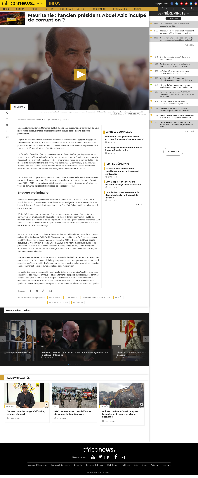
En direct (169, 9)
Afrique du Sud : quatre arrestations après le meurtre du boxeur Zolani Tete (176, 86)
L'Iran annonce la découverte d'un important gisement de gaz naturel (174, 102)
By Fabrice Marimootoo (27, 120)
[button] (80, 74)
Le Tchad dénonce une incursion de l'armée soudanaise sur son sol (174, 72)
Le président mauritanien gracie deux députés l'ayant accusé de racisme (122, 195)
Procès (118, 298)
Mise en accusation (58, 303)
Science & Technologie (73, 9)
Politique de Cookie (94, 465)
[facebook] (116, 457)
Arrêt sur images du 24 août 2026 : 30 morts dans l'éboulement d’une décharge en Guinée (177, 94)
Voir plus (173, 152)
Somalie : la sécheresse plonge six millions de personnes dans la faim (174, 109)
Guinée (104, 407)
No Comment (99, 9)
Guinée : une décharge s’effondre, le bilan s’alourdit (175, 58)
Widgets (154, 465)
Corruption (71, 298)
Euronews (166, 465)
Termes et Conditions (60, 465)
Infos (6, 9)
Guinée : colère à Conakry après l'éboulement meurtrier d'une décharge (176, 79)
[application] (74, 68)
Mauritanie (19, 107)
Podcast (138, 9)
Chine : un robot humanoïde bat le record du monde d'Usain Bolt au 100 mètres (177, 32)
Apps (144, 465)
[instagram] (123, 457)
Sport (35, 9)
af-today (10, 407)
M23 (55, 407)
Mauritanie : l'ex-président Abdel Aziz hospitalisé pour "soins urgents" (124, 138)
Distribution (112, 465)
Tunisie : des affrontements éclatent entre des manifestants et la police (175, 65)
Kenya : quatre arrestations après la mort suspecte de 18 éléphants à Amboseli (177, 116)
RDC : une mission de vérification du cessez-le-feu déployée (174, 25)
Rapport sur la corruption (96, 298)
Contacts (78, 465)
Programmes (119, 9)
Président (78, 303)
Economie (20, 9)
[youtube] (93, 457)
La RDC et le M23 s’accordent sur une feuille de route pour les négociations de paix (176, 124)
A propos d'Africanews (37, 465)
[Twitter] (101, 457)
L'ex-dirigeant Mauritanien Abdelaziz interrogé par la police (124, 148)
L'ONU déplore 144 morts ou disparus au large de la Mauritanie (123, 183)
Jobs (136, 465)
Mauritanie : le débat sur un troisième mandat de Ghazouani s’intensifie (122, 171)
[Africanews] (17, 2)
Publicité (126, 465)
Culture (49, 9)
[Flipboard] (108, 457)
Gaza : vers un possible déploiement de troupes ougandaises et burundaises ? (176, 39)
